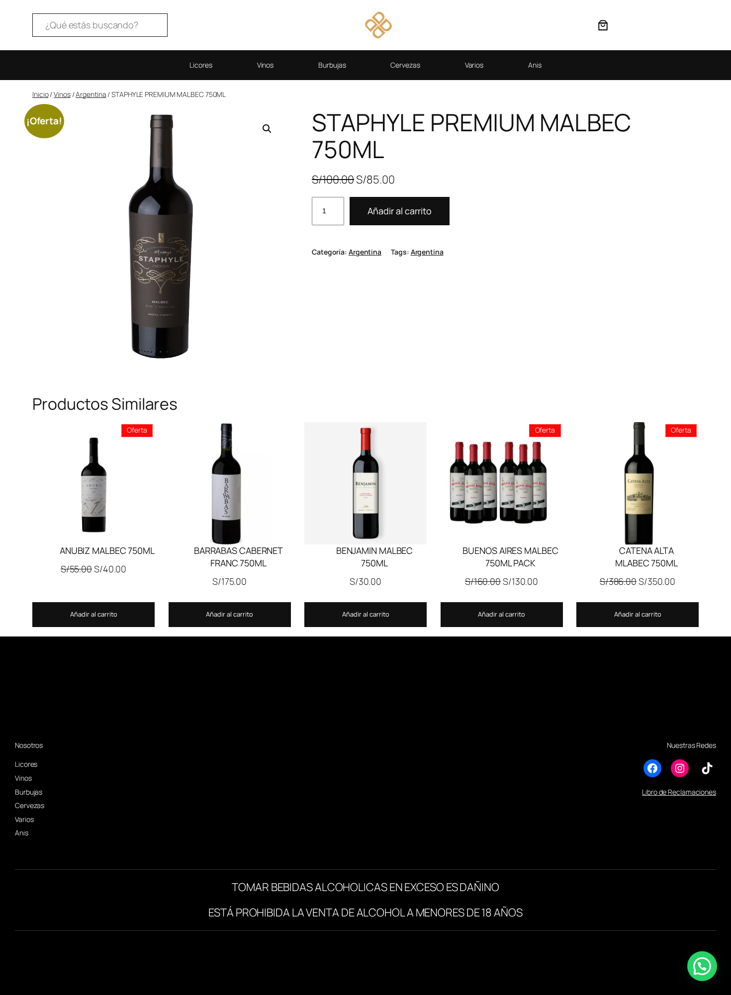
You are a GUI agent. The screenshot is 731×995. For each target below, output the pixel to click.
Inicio (40, 94)
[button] (267, 129)
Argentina (91, 94)
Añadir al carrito (399, 211)
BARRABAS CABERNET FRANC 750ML (238, 556)
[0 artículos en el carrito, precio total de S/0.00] (603, 25)
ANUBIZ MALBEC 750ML (107, 550)
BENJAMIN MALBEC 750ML (374, 556)
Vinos (62, 94)
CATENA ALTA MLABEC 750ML (646, 556)
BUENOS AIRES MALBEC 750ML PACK (510, 556)
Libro (649, 792)
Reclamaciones (692, 792)
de (662, 792)
